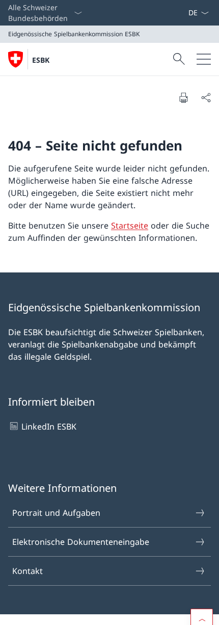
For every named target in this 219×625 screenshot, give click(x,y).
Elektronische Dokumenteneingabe (80, 541)
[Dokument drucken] (183, 97)
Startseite (129, 225)
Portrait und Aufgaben (56, 512)
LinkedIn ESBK (48, 426)
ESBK (40, 60)
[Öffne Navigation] (203, 59)
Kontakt (27, 571)
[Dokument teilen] (206, 97)
